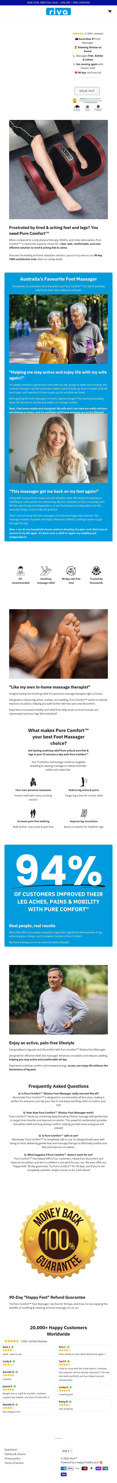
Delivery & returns (15, 1454)
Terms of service (14, 1463)
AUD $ (65, 1451)
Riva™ (73, 1458)
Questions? (11, 1449)
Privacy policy (12, 1458)
